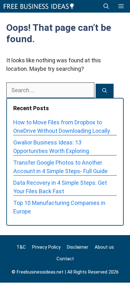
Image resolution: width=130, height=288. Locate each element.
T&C (21, 247)
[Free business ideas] (39, 6)
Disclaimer (77, 247)
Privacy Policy (46, 247)
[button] (106, 6)
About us (104, 247)
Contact (65, 259)
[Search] (105, 91)
